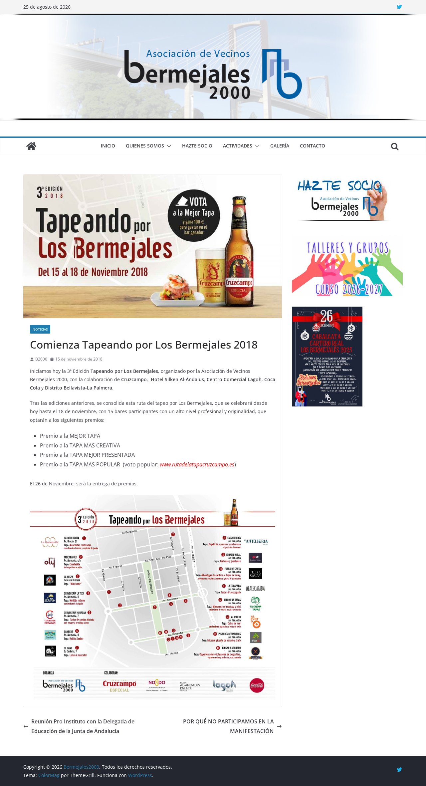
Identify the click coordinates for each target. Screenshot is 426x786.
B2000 (41, 359)
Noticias (40, 329)
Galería (279, 145)
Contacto (312, 145)
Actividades (237, 145)
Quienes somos (145, 145)
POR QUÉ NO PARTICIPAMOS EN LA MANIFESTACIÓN (228, 726)
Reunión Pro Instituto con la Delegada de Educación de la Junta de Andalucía (82, 726)
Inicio (108, 145)
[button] (167, 146)
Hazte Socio (197, 145)
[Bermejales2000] (213, 18)
